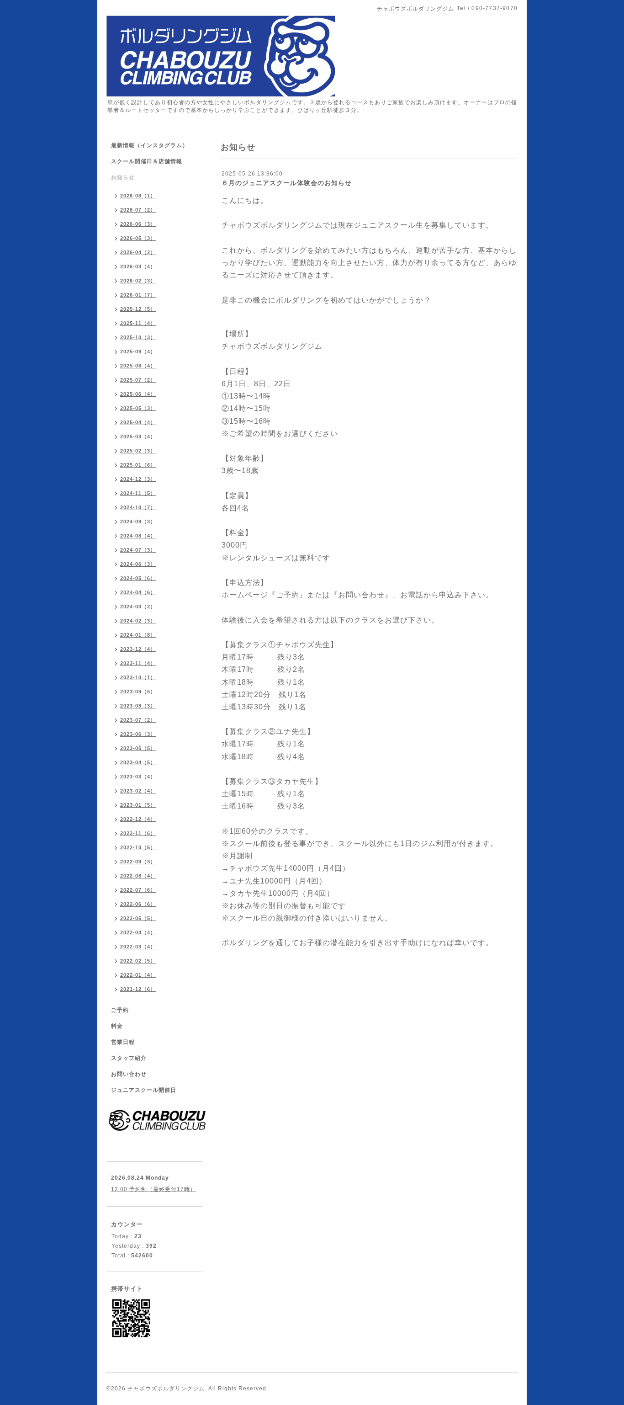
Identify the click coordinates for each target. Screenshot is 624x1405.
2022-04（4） (138, 932)
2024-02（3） (138, 620)
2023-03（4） (138, 776)
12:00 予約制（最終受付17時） (153, 1189)
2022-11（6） (138, 833)
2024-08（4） (138, 535)
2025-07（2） (138, 380)
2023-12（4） (138, 649)
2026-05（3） (138, 238)
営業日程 (123, 1042)
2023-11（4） (138, 663)
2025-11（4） (138, 323)
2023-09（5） (138, 691)
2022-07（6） (138, 890)
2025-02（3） (138, 450)
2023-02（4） (138, 790)
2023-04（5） (138, 762)
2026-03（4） (138, 266)
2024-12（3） (138, 479)
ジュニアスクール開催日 (143, 1090)
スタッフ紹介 (129, 1058)
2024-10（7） (138, 507)
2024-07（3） (138, 550)
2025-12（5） (138, 309)
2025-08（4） (138, 365)
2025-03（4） (138, 436)
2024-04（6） (138, 592)
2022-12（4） (138, 819)
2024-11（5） (138, 493)
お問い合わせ (129, 1074)
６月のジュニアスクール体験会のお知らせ (287, 182)
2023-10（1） (138, 677)
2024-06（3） (138, 564)
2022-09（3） (138, 861)
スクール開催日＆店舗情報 (146, 161)
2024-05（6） (138, 578)
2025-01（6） (138, 465)
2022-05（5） (138, 918)
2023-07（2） (138, 720)
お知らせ (123, 177)
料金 (117, 1026)
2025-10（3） (138, 337)
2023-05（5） (138, 748)
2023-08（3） (138, 705)
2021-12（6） (138, 989)
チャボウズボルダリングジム (166, 1388)
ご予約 (120, 1010)
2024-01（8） (138, 635)
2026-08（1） (138, 195)
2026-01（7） (138, 295)
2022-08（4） (138, 875)
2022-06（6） (138, 904)
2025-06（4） (138, 394)
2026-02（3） (138, 280)
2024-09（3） (138, 521)
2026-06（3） (138, 224)
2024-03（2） (138, 606)
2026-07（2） (138, 210)
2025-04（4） (138, 422)
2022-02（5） (138, 960)
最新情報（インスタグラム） (149, 145)
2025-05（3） (138, 408)
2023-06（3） (138, 734)
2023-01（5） (138, 805)
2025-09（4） (138, 351)
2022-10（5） (138, 847)
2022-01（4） (138, 975)
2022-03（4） (138, 946)
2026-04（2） (138, 252)
